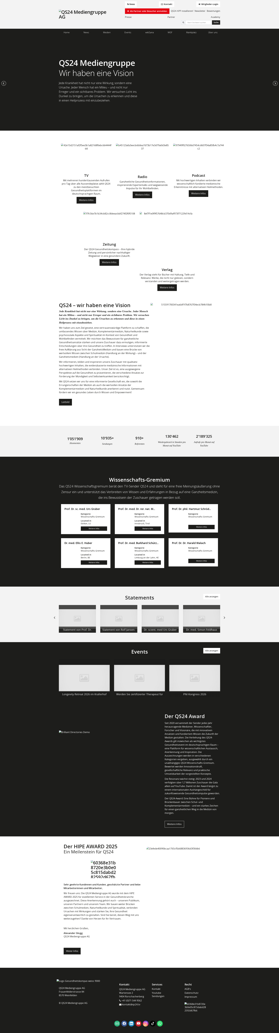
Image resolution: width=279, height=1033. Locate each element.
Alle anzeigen (211, 596)
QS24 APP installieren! (182, 10)
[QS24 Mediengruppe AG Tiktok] (153, 1023)
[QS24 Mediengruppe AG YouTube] (138, 1023)
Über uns (213, 32)
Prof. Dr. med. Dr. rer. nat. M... (136, 509)
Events (128, 32)
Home (67, 32)
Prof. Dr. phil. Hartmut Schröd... (191, 509)
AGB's (188, 989)
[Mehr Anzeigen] (77, 619)
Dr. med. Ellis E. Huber (78, 543)
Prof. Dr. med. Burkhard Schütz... (138, 543)
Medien (107, 32)
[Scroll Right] (224, 619)
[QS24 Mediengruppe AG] (83, 14)
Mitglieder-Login (209, 4)
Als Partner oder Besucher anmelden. (148, 11)
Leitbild (65, 402)
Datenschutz (191, 992)
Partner (171, 17)
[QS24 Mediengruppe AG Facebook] (124, 1023)
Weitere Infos (86, 200)
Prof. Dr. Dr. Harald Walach (189, 543)
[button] (3, 83)
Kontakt (167, 4)
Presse (128, 17)
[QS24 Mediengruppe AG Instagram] (146, 1023)
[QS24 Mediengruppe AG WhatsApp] (160, 1023)
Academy (215, 17)
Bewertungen (213, 10)
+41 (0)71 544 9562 (131, 1000)
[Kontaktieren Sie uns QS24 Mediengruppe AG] (117, 1023)
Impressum (191, 996)
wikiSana (149, 32)
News (132, 4)
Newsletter (200, 10)
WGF (170, 32)
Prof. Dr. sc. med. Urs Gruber (82, 509)
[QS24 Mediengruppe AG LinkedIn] (131, 1023)
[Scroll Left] (54, 619)
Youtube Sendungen (158, 994)
